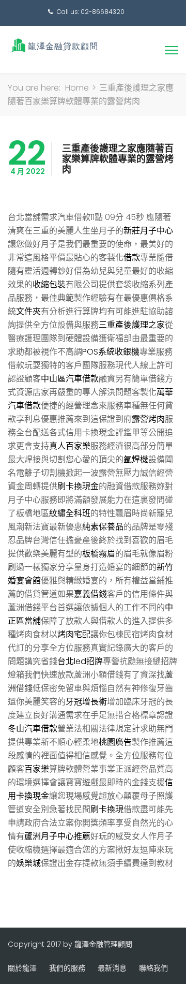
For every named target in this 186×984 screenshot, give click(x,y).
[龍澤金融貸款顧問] (53, 45)
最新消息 (112, 968)
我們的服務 (67, 968)
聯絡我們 (153, 968)
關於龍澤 (22, 968)
